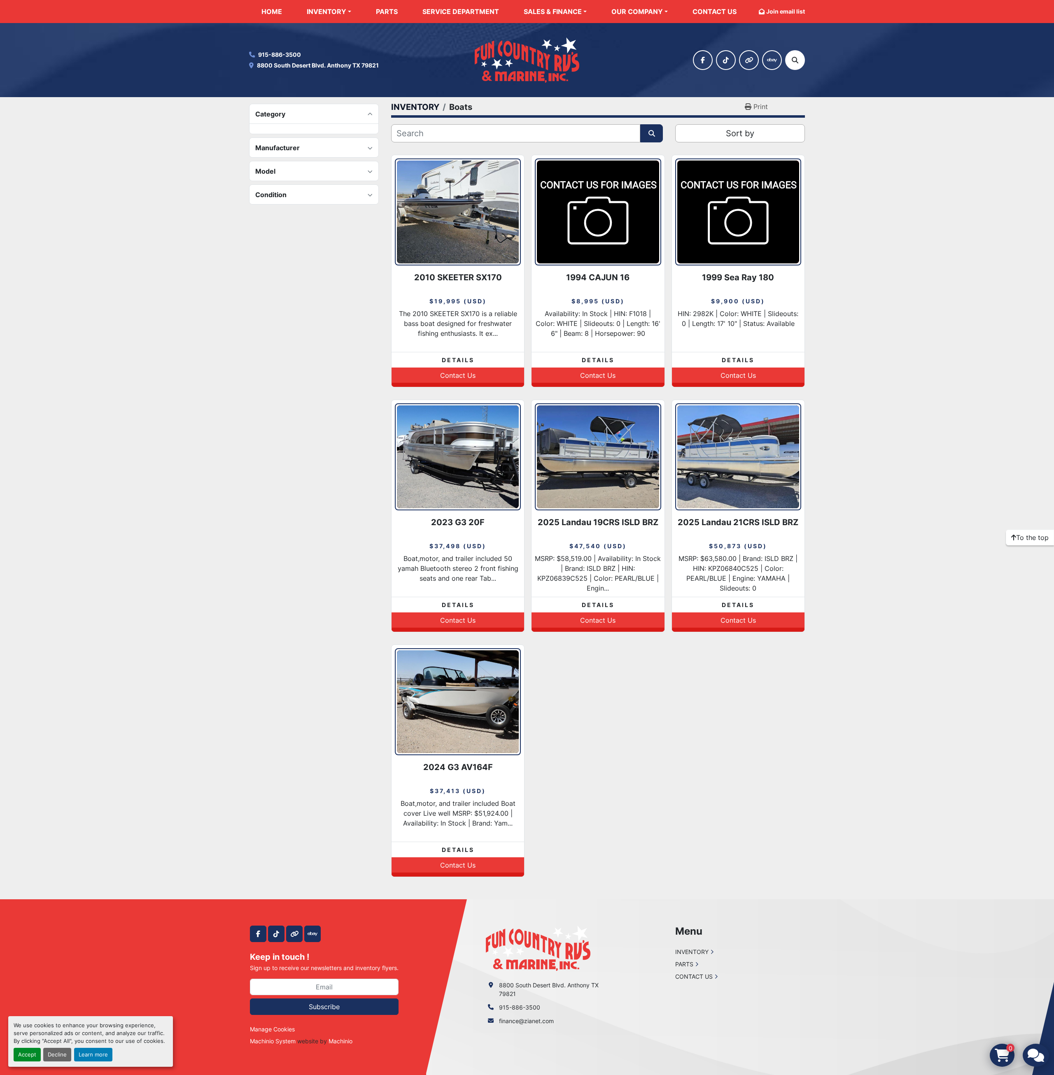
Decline (57, 1055)
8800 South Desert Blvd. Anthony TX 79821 (318, 65)
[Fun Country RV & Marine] (538, 947)
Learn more (93, 1055)
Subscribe (324, 1007)
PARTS (387, 11)
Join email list (785, 11)
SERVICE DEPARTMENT (460, 11)
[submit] (651, 133)
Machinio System (273, 1041)
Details (458, 359)
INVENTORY (326, 11)
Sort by (740, 133)
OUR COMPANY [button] (637, 11)
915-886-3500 (279, 54)
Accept (27, 1055)
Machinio (340, 1041)
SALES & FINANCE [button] (553, 11)
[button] (329, 11)
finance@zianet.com (526, 1020)
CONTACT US (715, 11)
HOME (271, 11)
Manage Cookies (272, 1029)
